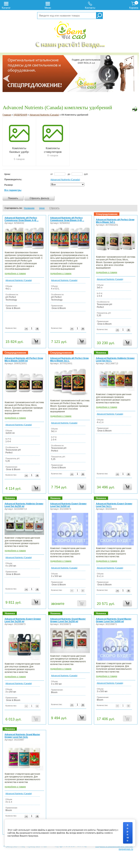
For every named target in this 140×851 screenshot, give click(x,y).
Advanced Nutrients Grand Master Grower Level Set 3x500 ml (113, 620)
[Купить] (36, 341)
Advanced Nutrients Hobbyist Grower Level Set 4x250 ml (24, 505)
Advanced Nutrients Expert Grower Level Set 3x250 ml (23, 620)
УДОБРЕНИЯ (20, 115)
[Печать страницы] (134, 109)
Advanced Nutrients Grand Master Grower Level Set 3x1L (22, 735)
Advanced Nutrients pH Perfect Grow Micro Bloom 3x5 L (115, 220)
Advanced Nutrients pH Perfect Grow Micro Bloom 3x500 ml (24, 359)
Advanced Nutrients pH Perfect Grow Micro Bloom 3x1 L (69, 359)
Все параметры (12, 190)
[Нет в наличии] (81, 603)
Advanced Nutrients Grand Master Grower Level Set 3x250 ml (68, 620)
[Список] (122, 208)
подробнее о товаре (15, 273)
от (51, 174)
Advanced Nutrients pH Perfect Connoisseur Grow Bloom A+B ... (21, 219)
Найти (99, 15)
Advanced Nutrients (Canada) (44, 115)
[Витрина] (128, 208)
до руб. (78, 174)
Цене (42, 208)
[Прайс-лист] (133, 208)
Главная (7, 115)
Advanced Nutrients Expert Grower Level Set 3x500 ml (68, 505)
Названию (29, 208)
